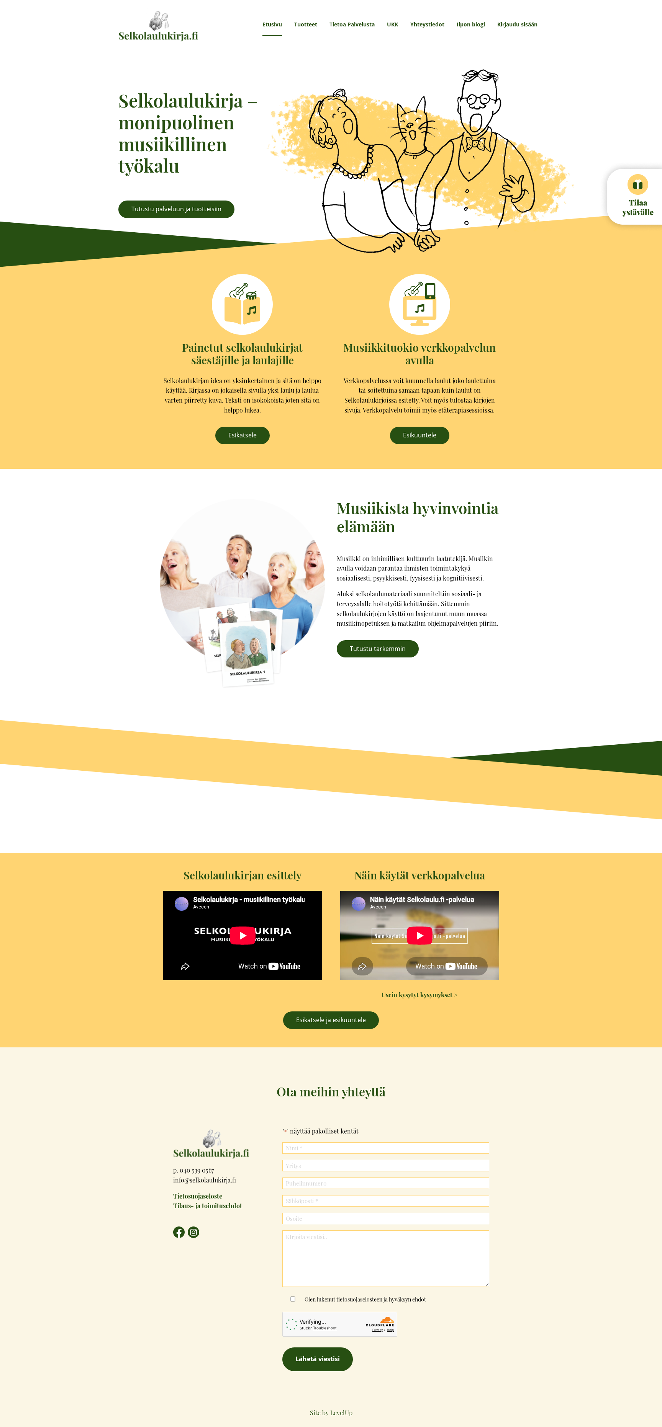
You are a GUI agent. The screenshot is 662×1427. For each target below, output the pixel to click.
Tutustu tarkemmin (378, 648)
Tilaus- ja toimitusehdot (207, 1206)
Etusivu (272, 24)
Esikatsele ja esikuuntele (331, 1020)
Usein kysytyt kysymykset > (420, 995)
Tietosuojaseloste (197, 1196)
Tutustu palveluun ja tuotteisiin (176, 209)
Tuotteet (305, 24)
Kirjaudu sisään (517, 24)
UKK (392, 24)
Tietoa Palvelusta (352, 24)
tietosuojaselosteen (359, 1299)
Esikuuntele (419, 435)
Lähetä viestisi (317, 1359)
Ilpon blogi (471, 24)
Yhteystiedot (427, 24)
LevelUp (341, 1413)
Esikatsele (242, 435)
